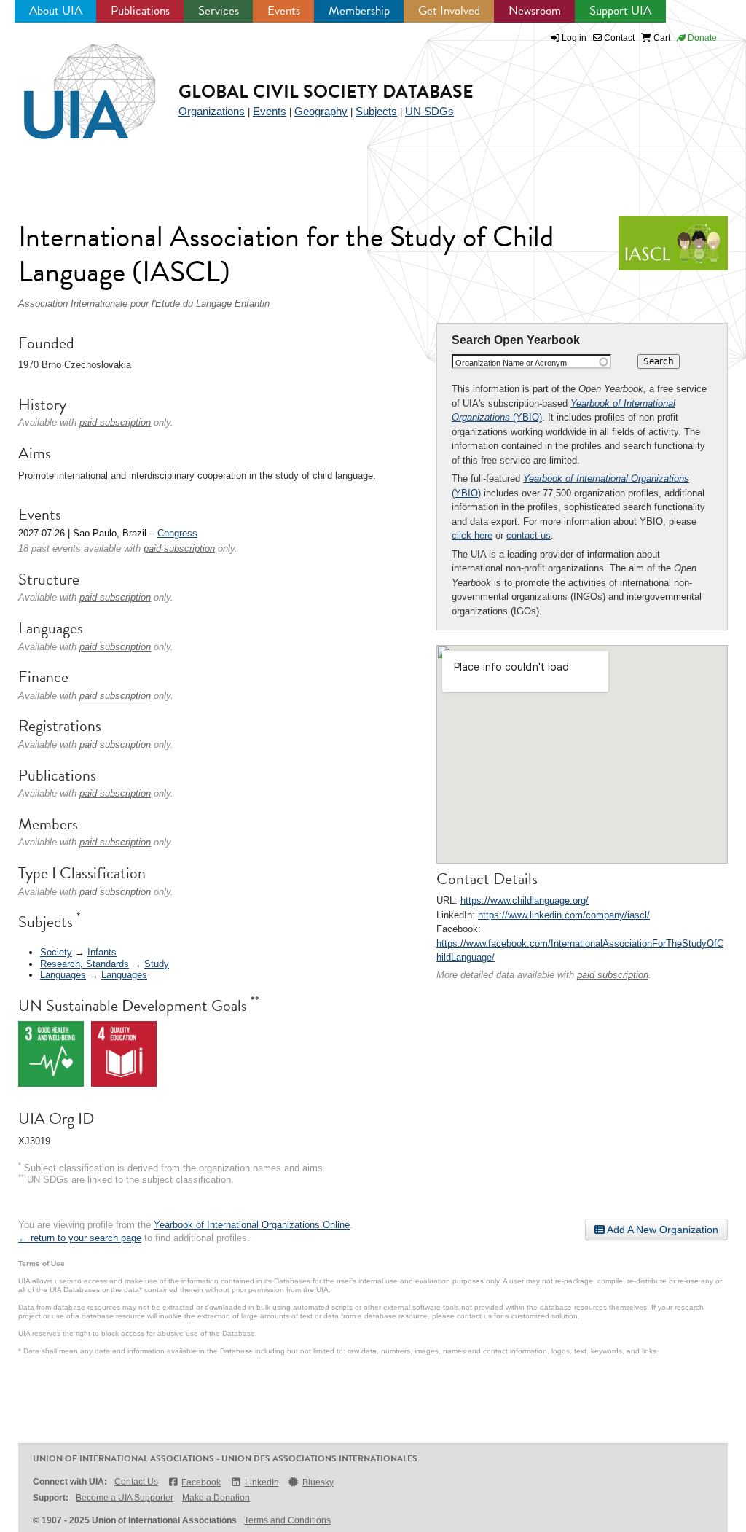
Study (156, 963)
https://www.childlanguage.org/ (524, 900)
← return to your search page (79, 1237)
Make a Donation (216, 1498)
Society (56, 952)
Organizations (211, 111)
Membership (359, 10)
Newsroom (535, 10)
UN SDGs (429, 111)
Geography (321, 111)
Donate (701, 38)
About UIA (55, 10)
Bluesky (318, 1482)
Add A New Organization (661, 1229)
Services (218, 10)
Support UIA (620, 10)
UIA (72, 83)
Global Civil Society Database (326, 91)
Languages (63, 974)
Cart (660, 38)
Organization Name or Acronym (511, 363)
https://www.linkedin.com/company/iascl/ (564, 915)
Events (283, 10)
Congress (177, 533)
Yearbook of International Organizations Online (252, 1224)
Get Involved (449, 10)
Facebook (201, 1482)
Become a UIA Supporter (124, 1498)
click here (472, 535)
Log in (574, 38)
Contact (618, 38)
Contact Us (136, 1482)
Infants (102, 952)
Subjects (376, 111)
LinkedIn (261, 1482)
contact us (528, 535)
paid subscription (612, 974)
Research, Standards (84, 963)
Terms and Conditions (287, 1520)
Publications (140, 10)
